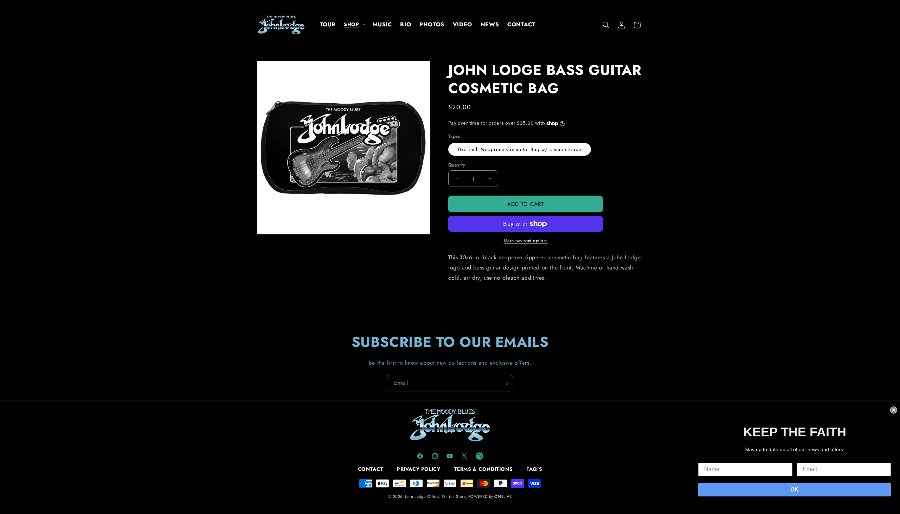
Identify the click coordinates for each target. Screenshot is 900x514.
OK (794, 490)
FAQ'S (534, 469)
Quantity (456, 165)
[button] (354, 24)
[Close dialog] (893, 410)
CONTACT (370, 469)
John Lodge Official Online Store (435, 496)
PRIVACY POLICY (418, 469)
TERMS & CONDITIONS (483, 469)
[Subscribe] (505, 383)
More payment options (526, 241)
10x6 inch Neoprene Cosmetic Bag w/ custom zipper (520, 149)
